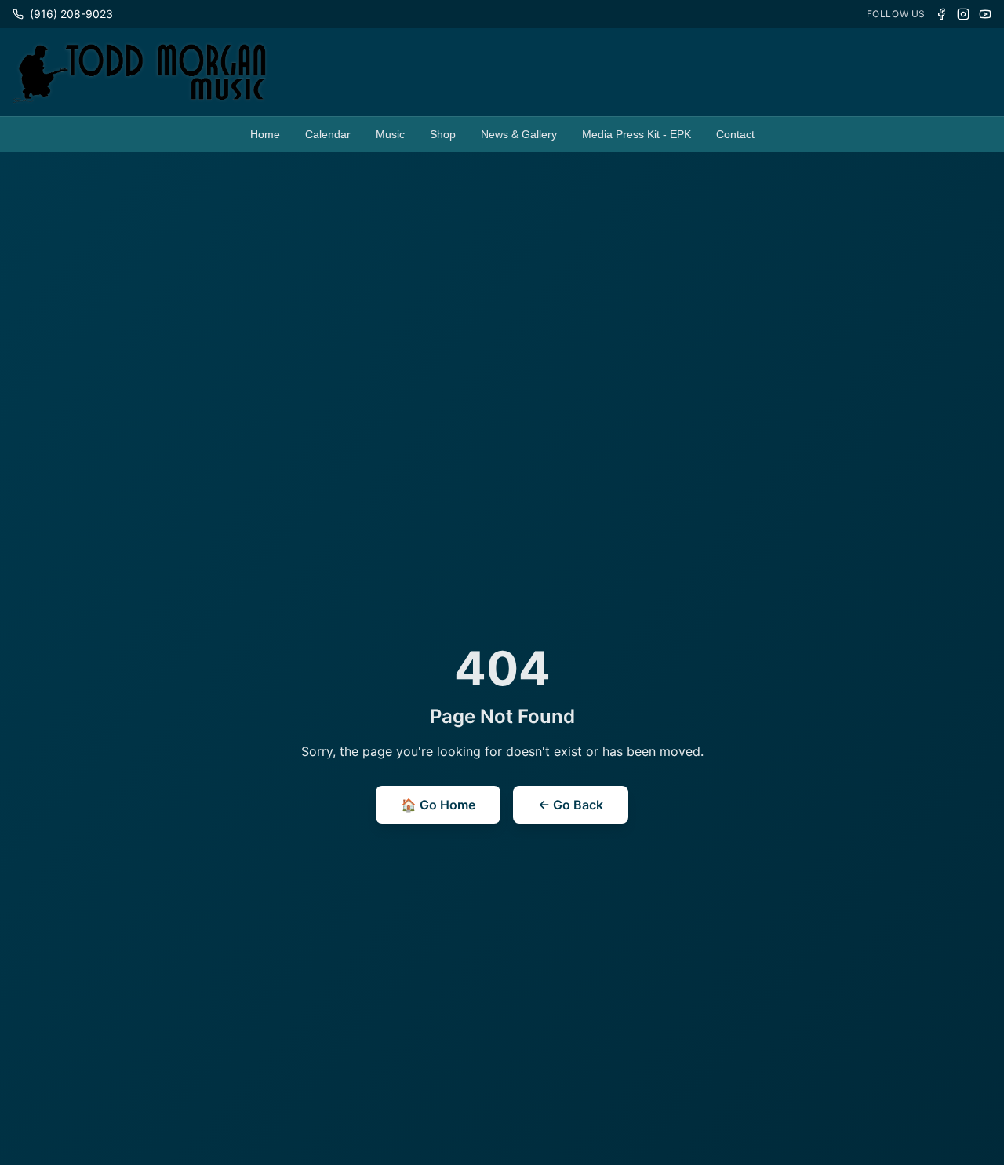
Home (265, 134)
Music (390, 134)
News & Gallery (519, 134)
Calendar (328, 134)
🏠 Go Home (438, 805)
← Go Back (570, 805)
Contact (735, 134)
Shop (443, 134)
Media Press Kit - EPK (636, 134)
